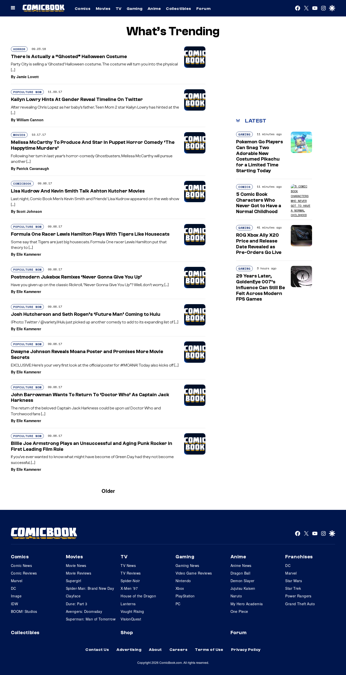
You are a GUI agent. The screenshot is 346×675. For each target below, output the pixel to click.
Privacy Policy (246, 649)
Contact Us (97, 649)
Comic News (21, 565)
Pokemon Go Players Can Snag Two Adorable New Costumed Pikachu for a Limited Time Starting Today (259, 156)
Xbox (180, 588)
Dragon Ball (240, 573)
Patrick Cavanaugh (32, 168)
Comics (83, 8)
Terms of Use (209, 649)
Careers (178, 649)
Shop (127, 632)
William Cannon (30, 119)
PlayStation (185, 595)
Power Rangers (298, 595)
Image (16, 595)
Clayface (73, 595)
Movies (103, 8)
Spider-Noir (130, 580)
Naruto (236, 595)
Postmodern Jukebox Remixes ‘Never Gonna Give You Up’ (76, 277)
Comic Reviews (24, 573)
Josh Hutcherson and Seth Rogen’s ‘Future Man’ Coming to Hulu (85, 314)
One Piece (239, 611)
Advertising (129, 649)
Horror (19, 49)
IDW (14, 603)
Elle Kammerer (28, 254)
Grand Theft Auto (300, 603)
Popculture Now (27, 92)
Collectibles (178, 8)
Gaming (135, 8)
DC (13, 588)
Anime (154, 8)
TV (119, 8)
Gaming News (187, 565)
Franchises (299, 557)
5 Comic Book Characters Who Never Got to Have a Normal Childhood (258, 203)
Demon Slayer (242, 580)
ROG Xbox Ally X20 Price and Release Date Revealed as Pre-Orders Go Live (258, 243)
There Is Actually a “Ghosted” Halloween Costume (69, 56)
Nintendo (183, 580)
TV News (128, 565)
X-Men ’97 (129, 588)
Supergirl (73, 580)
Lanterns (128, 603)
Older (108, 490)
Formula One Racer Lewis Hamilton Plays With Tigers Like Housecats (90, 234)
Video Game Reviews (194, 573)
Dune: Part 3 (76, 603)
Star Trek (293, 588)
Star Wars (293, 580)
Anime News (241, 565)
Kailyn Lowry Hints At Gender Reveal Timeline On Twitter (77, 99)
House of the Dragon (138, 595)
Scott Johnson (29, 211)
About (155, 649)
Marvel (17, 580)
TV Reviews (131, 573)
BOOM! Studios (24, 611)
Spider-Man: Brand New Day (90, 588)
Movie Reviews (78, 573)
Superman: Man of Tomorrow (91, 618)
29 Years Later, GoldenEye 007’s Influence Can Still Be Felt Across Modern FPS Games (260, 287)
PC (178, 603)
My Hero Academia (246, 603)
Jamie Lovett (27, 76)
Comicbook (22, 183)
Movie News (76, 565)
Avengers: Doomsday (84, 611)
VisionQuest (131, 618)
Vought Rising (132, 611)
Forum (203, 8)
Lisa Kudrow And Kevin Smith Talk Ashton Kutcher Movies (78, 191)
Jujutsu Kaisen (242, 588)
